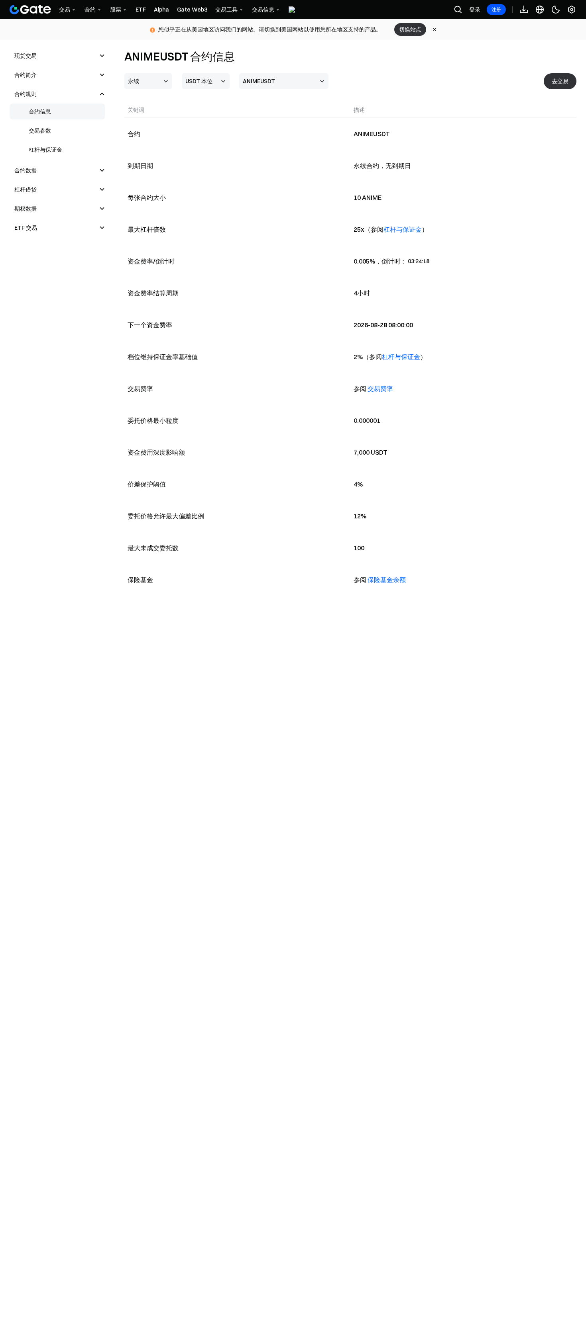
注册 (496, 9)
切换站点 (410, 29)
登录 (474, 9)
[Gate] (30, 9)
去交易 (560, 81)
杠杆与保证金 (402, 229)
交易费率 (380, 389)
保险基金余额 (387, 580)
